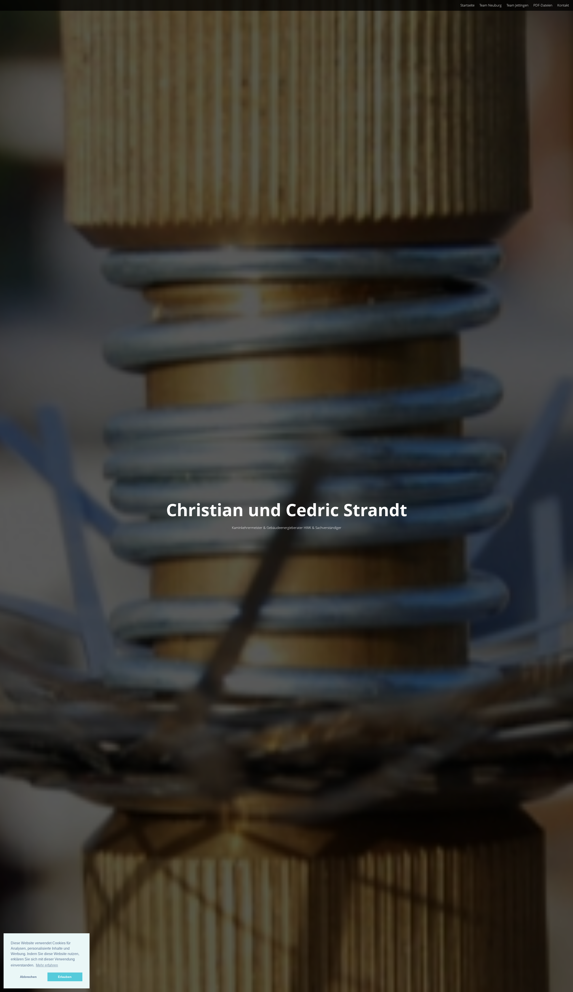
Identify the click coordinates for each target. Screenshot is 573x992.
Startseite (467, 5)
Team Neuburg (490, 5)
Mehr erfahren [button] (47, 965)
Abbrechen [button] (28, 977)
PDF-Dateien (542, 5)
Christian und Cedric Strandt (286, 509)
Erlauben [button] (65, 977)
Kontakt (563, 5)
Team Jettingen (517, 5)
